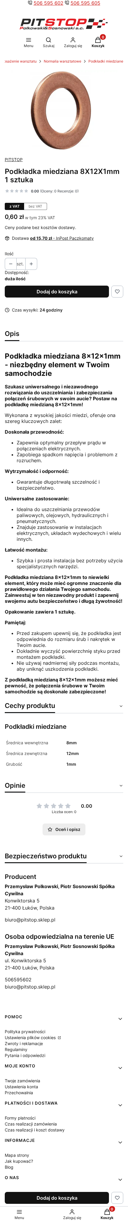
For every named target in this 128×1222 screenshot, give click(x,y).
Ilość (9, 253)
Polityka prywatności (25, 1031)
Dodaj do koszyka (57, 292)
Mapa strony (17, 1155)
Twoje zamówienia (22, 1080)
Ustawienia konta (21, 1086)
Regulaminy (16, 1049)
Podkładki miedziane (105, 61)
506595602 (18, 980)
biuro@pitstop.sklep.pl (30, 920)
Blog (9, 1167)
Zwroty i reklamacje (24, 1043)
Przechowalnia (19, 1092)
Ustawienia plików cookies (31, 1037)
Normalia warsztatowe (62, 61)
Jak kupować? (19, 1161)
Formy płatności (20, 1117)
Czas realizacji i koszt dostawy (35, 1129)
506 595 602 (48, 3)
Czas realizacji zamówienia (31, 1123)
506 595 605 (85, 3)
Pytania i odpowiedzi (25, 1055)
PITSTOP (14, 159)
